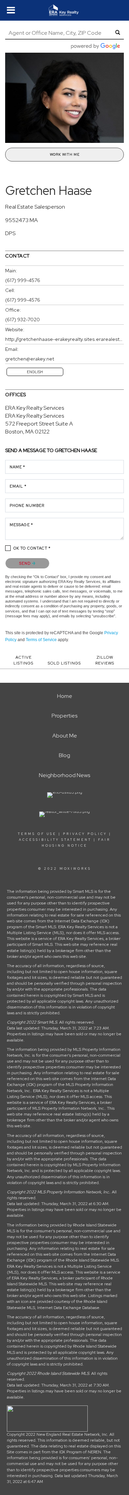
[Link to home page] (64, 10)
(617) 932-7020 (22, 319)
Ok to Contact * (32, 548)
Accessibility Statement (55, 840)
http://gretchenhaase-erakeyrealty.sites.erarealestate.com (64, 339)
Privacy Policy (85, 834)
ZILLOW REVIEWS (104, 660)
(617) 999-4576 (22, 280)
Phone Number (27, 505)
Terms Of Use (37, 834)
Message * (21, 524)
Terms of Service (41, 639)
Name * (17, 466)
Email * (18, 486)
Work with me (64, 154)
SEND (25, 563)
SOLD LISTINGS (64, 663)
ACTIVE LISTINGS (23, 660)
